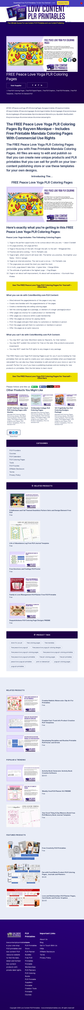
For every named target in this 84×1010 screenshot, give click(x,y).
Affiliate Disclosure (16, 469)
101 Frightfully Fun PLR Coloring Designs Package (64, 410)
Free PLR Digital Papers (34, 90)
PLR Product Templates (15, 422)
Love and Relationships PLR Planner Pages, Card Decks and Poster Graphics (59, 897)
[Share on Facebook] (32, 85)
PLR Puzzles (14, 466)
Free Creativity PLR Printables (54, 848)
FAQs (42, 949)
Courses (12, 453)
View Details (18, 397)
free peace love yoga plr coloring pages (24, 652)
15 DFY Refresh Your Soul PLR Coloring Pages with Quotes (17, 410)
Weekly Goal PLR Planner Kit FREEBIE (56, 791)
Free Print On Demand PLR (23, 94)
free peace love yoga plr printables (23, 657)
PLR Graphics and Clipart (16, 420)
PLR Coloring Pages (17, 460)
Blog (41, 942)
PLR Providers (15, 450)
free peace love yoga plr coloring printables (58, 652)
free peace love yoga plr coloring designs (46, 647)
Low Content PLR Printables (30, 1008)
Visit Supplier (16, 85)
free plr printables (66, 657)
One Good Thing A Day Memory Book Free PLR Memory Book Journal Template (58, 814)
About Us (43, 939)
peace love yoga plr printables (21, 662)
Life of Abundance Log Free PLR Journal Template (29, 543)
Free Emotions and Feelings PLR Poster (24, 569)
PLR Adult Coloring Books (16, 417)
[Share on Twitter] (35, 85)
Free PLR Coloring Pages (16, 90)
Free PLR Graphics (49, 90)
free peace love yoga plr (19, 647)
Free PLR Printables (62, 90)
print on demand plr (43, 662)
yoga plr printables (17, 666)
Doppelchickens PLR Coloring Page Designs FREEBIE (29, 620)
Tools (11, 463)
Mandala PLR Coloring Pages (16, 414)
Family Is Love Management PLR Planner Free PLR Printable (32, 595)
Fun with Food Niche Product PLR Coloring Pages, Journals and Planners (58, 873)
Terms (11, 472)
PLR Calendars (15, 457)
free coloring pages (33, 643)
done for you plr (16, 643)
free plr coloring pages (47, 657)
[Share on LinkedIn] (41, 85)
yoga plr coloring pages (62, 662)
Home (27, 942)
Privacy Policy (14, 475)
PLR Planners (30, 970)
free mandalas (49, 643)
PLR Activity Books (13, 416)
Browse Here (63, 3)
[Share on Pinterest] (38, 85)
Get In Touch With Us (48, 945)
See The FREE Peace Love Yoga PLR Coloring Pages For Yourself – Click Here (42, 286)
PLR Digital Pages (17, 419)
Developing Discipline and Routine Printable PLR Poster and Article (59, 742)
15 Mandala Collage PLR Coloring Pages (40, 409)
